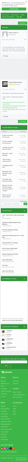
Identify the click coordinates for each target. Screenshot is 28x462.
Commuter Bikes (5, 419)
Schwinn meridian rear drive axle (7, 142)
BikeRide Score (5, 383)
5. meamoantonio (11, 347)
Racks (14, 411)
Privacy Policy (4, 458)
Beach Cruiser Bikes (6, 429)
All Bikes (3, 406)
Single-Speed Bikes (6, 421)
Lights (14, 409)
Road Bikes (4, 411)
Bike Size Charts (17, 397)
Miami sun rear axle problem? (6, 196)
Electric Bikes (4, 414)
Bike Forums (5, 15)
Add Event (15, 383)
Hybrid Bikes (4, 416)
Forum (2, 386)
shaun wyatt (12, 33)
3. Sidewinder (9, 339)
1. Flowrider (9, 330)
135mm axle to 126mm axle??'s (6, 160)
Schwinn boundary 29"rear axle (7, 136)
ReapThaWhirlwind (15, 82)
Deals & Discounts (6, 391)
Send (6, 365)
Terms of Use (10, 458)
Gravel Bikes (4, 427)
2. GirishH (8, 334)
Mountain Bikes (5, 409)
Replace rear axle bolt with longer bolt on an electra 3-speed (7, 188)
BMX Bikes (4, 437)
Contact (3, 396)
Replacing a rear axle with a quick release (7, 173)
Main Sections (15, 15)
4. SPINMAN (9, 343)
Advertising (4, 394)
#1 (25, 39)
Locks (14, 406)
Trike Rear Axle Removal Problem (7, 180)
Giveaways (4, 389)
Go (25, 204)
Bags (14, 414)
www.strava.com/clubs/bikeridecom (12, 320)
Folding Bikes (4, 439)
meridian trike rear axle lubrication (7, 148)
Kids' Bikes (4, 434)
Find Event (16, 381)
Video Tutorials (17, 392)
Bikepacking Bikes (5, 424)
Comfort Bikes (5, 432)
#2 (25, 89)
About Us (3, 381)
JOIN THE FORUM (14, 9)
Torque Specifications (19, 395)
